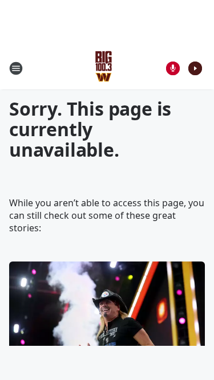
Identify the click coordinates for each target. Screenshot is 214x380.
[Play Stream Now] (195, 68)
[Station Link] (103, 68)
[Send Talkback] (173, 68)
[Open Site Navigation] (16, 68)
